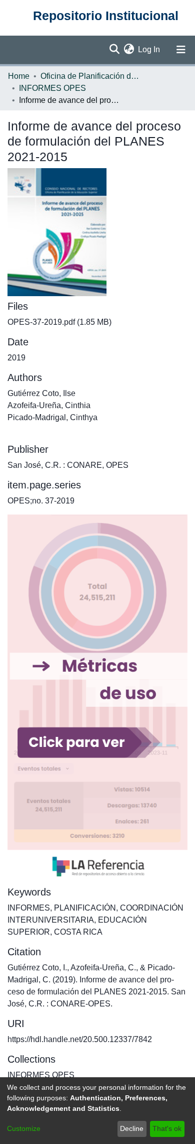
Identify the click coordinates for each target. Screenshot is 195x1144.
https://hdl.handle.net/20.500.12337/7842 (80, 1039)
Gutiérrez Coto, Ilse (42, 393)
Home (19, 76)
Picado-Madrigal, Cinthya (53, 417)
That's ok (167, 1128)
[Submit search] (114, 50)
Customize (23, 1128)
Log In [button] (149, 49)
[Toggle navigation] (181, 50)
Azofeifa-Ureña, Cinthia (49, 405)
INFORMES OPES (52, 88)
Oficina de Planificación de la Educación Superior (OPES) (90, 76)
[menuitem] (128, 50)
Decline (132, 1128)
